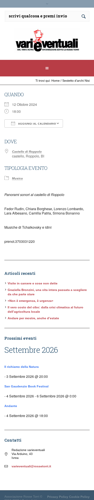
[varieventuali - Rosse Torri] (47, 42)
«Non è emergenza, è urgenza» (30, 300)
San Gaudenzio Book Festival (26, 386)
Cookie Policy (79, 496)
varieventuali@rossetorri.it (31, 466)
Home (55, 80)
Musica (17, 178)
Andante (10, 406)
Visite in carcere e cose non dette (32, 283)
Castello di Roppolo (27, 151)
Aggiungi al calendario (36, 123)
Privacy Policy (57, 496)
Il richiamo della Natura (21, 366)
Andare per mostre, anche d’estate (33, 318)
